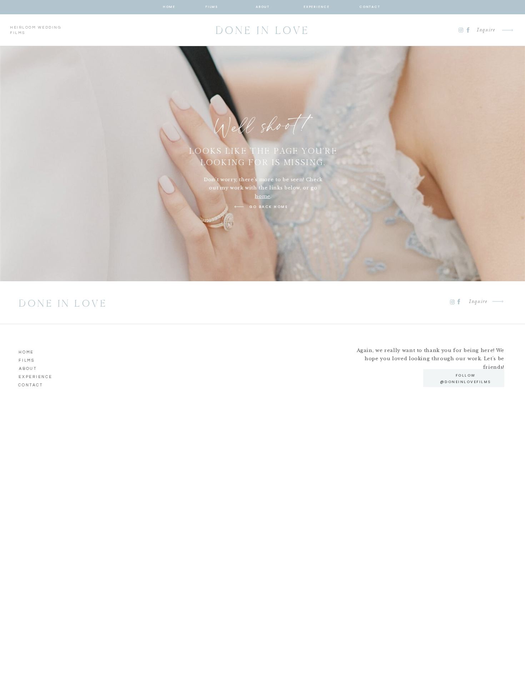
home (262, 196)
